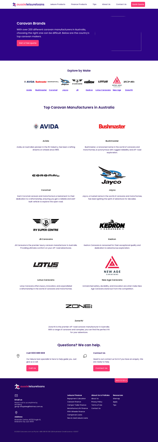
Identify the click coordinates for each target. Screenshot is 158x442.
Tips (114, 405)
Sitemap (116, 398)
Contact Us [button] (121, 4)
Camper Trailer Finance (76, 405)
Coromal (46, 190)
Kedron (112, 239)
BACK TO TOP (120, 380)
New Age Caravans (112, 279)
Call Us (32, 368)
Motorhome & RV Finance (77, 408)
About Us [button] (106, 4)
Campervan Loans (74, 415)
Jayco (112, 190)
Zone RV (79, 320)
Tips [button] (94, 4)
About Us (95, 398)
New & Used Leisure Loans (77, 418)
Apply (115, 402)
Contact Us (101, 368)
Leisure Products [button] (57, 4)
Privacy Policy (96, 402)
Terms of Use (96, 405)
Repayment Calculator (76, 398)
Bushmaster (112, 140)
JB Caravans (46, 239)
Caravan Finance (74, 402)
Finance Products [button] (79, 4)
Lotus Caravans (45, 279)
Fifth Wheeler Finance (76, 411)
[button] (138, 4)
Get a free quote (27, 43)
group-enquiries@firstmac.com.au (29, 406)
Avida (46, 140)
